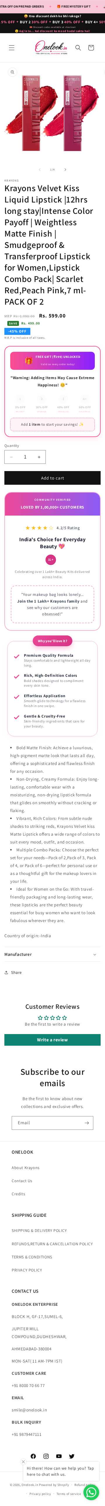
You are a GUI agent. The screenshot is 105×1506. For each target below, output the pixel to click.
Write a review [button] (52, 1040)
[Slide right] (65, 169)
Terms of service (69, 1494)
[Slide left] (39, 169)
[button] (11, 47)
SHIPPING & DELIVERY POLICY (39, 1230)
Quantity (11, 445)
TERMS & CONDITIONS (32, 1257)
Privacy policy (40, 1494)
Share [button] (16, 972)
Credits (18, 1193)
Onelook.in (30, 1485)
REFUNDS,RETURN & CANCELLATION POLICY (52, 1243)
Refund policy (84, 1485)
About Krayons (26, 1167)
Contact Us (22, 1180)
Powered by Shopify (54, 1485)
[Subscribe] (86, 1123)
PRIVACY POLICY (27, 1270)
